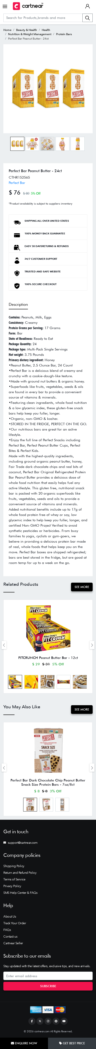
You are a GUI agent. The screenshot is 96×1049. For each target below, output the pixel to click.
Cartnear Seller (13, 943)
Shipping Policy (13, 866)
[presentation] (4, 645)
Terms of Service (14, 879)
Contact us (10, 936)
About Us (9, 916)
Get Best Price (73, 1043)
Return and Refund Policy (19, 873)
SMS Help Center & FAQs (20, 893)
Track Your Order (14, 923)
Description (18, 304)
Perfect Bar (17, 183)
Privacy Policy (12, 886)
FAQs (7, 930)
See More (82, 587)
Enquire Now (25, 1043)
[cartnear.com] (28, 6)
